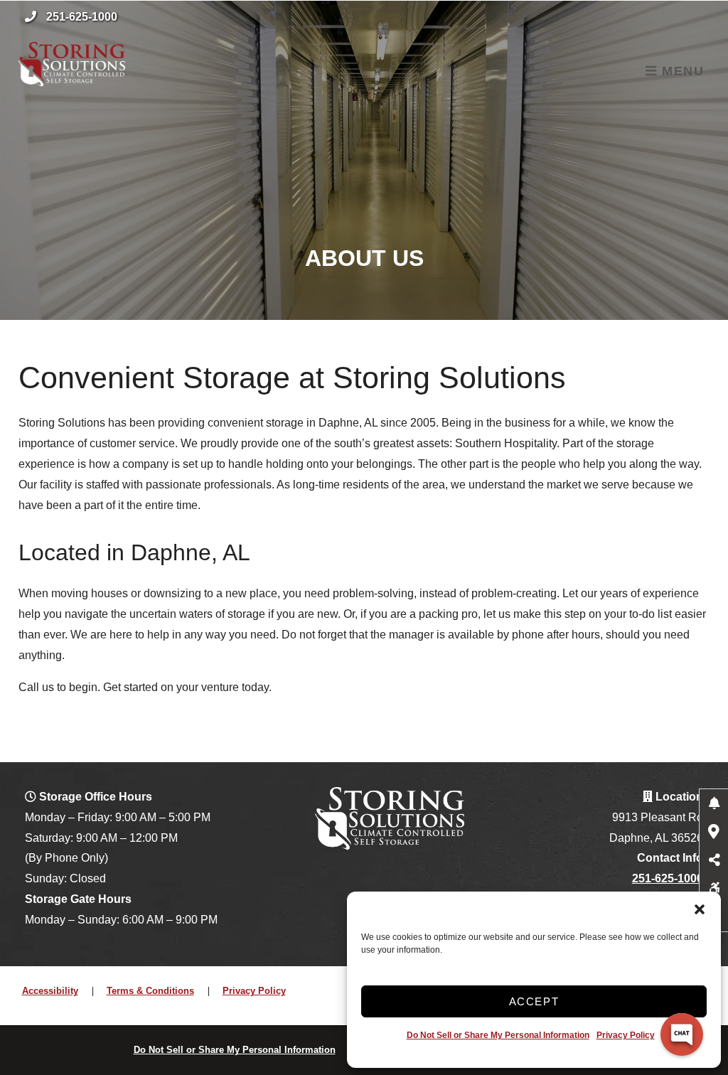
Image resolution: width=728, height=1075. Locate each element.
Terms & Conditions (150, 990)
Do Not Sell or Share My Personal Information (498, 1035)
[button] (699, 909)
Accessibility (50, 990)
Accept (534, 1001)
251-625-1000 (81, 17)
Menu (680, 71)
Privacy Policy (625, 1035)
